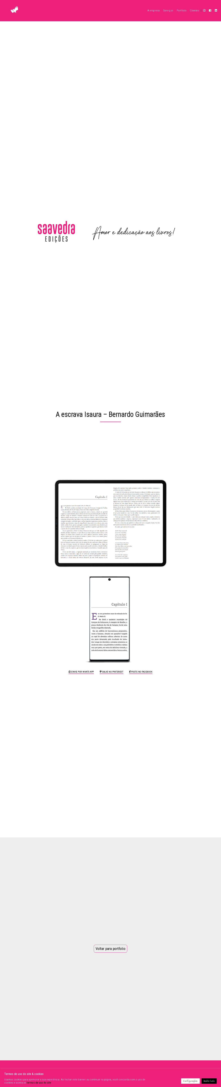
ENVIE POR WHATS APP (82, 671)
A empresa (153, 10)
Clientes (194, 10)
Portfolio (182, 10)
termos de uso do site (39, 1082)
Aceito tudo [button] (209, 1081)
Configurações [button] (190, 1081)
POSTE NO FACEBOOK (141, 671)
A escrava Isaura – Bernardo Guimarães (110, 414)
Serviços (168, 10)
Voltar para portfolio (111, 949)
